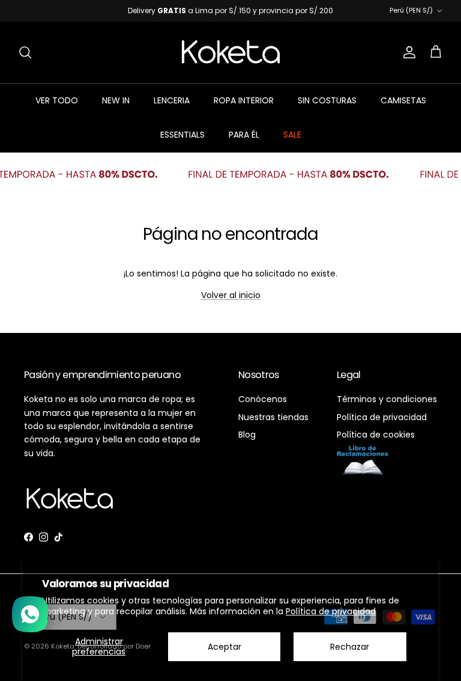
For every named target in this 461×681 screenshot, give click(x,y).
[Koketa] (230, 60)
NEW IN (116, 109)
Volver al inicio (231, 304)
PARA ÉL (244, 144)
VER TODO (56, 109)
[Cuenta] (407, 61)
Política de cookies (376, 443)
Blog (247, 443)
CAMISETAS (403, 109)
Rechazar (349, 647)
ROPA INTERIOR (244, 109)
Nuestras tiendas (273, 426)
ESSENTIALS (182, 144)
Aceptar (224, 647)
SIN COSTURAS (327, 109)
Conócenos (262, 408)
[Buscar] (25, 61)
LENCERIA (172, 109)
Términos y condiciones (387, 408)
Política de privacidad (331, 611)
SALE (292, 144)
